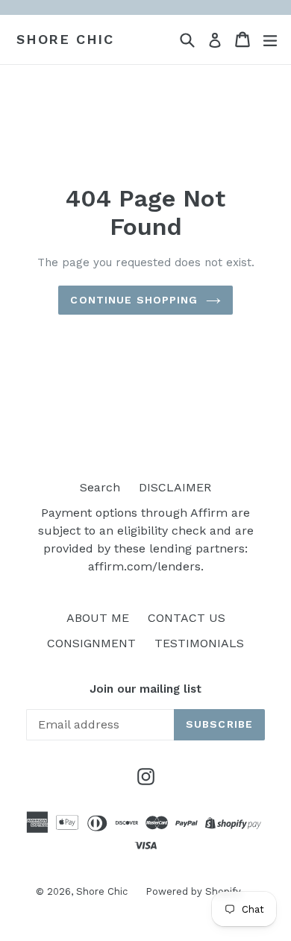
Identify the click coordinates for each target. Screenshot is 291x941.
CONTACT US (186, 618)
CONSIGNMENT (91, 643)
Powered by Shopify (193, 891)
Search (100, 487)
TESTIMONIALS (199, 643)
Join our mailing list (145, 689)
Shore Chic (65, 39)
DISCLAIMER (175, 487)
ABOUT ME (97, 618)
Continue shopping (134, 300)
